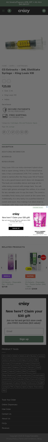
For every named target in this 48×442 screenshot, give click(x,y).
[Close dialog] (47, 207)
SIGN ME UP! (16, 228)
